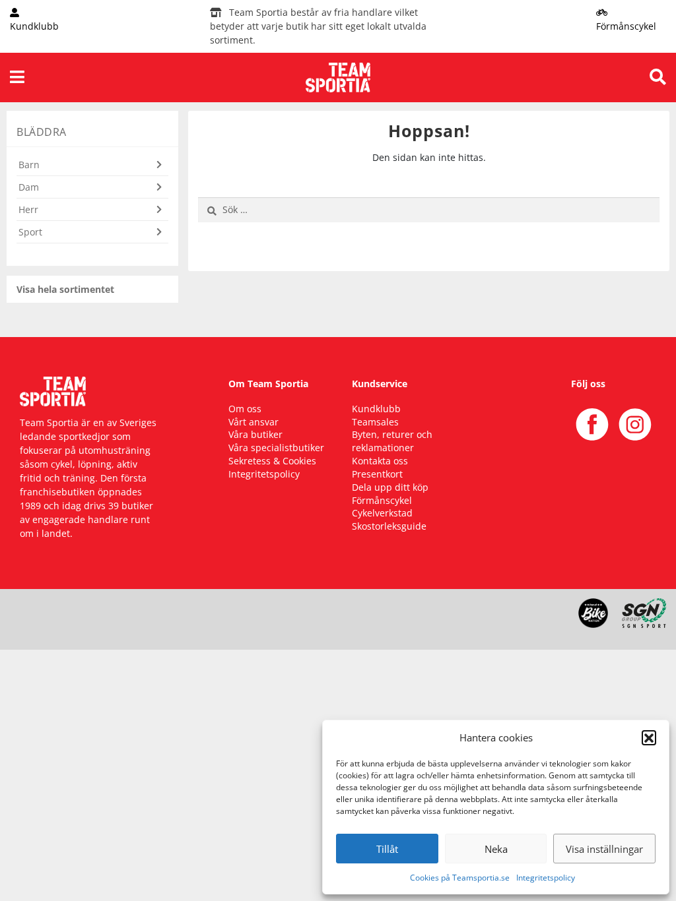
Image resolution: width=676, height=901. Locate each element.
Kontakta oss (380, 460)
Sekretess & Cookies (272, 460)
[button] (649, 737)
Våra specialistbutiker (276, 447)
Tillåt (387, 848)
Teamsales (375, 422)
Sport (30, 232)
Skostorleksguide (389, 526)
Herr (28, 209)
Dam (28, 187)
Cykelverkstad (382, 513)
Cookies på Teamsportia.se (460, 877)
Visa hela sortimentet (65, 289)
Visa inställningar (604, 848)
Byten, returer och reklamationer (392, 441)
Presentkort (377, 474)
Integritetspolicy (545, 877)
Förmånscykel (382, 500)
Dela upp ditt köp (390, 487)
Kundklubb (376, 408)
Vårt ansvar (253, 422)
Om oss (244, 408)
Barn (29, 164)
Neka (496, 848)
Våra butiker (255, 434)
